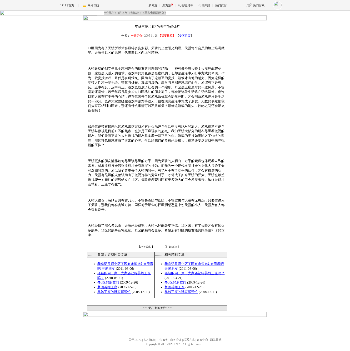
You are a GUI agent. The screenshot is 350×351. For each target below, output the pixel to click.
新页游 (166, 5)
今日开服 (204, 5)
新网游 (153, 5)
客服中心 (202, 339)
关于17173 (135, 339)
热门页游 (221, 5)
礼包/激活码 (185, 5)
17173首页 (67, 5)
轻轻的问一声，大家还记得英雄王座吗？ (195, 273)
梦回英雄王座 (107, 287)
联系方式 (189, 339)
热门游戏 (259, 5)
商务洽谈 (175, 339)
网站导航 (93, 5)
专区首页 (184, 35)
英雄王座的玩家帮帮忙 (114, 292)
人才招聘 (149, 339)
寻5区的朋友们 (108, 282)
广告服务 (162, 339)
